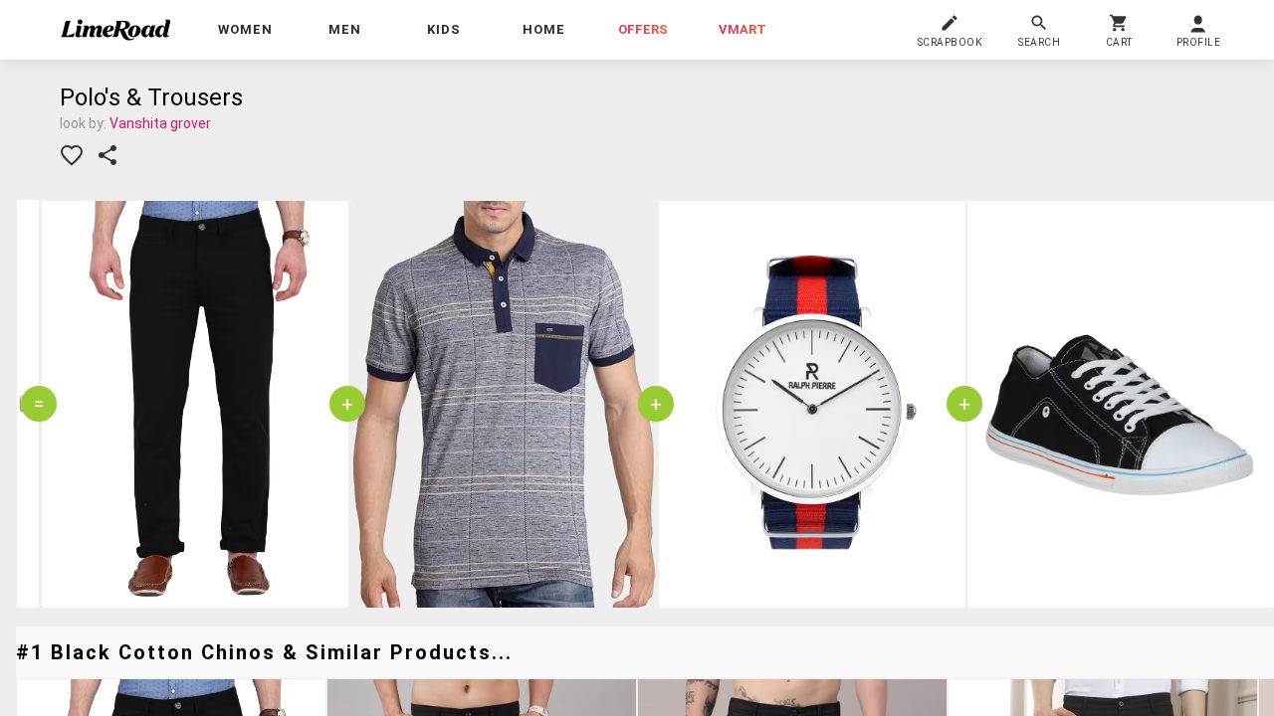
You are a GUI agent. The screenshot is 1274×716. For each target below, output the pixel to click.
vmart (742, 29)
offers (643, 29)
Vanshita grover (160, 123)
